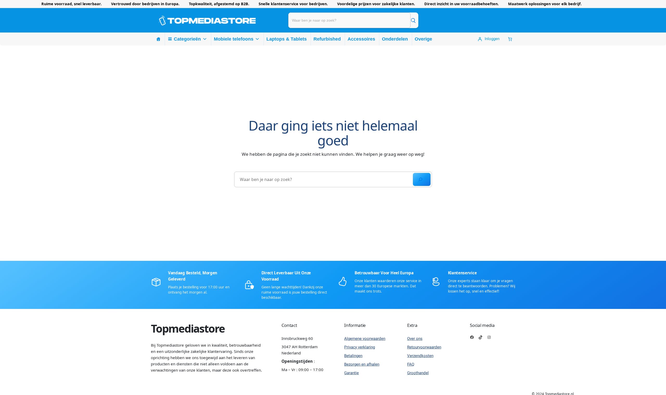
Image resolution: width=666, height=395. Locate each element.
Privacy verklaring (359, 347)
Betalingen (353, 356)
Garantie (351, 373)
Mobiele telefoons (233, 39)
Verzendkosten (420, 356)
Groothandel (418, 373)
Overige (423, 39)
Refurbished (327, 39)
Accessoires (361, 39)
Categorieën (187, 39)
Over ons (414, 338)
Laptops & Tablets (286, 39)
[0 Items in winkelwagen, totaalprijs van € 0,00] (510, 39)
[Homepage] (158, 39)
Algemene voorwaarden (364, 338)
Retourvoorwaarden (424, 347)
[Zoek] (413, 20)
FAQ (410, 364)
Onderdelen (395, 39)
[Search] (422, 179)
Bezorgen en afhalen (361, 364)
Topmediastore (188, 328)
